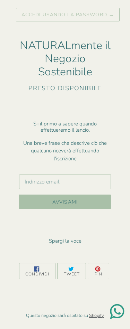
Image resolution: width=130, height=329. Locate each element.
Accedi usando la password (67, 14)
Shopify (96, 315)
